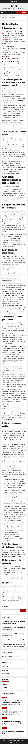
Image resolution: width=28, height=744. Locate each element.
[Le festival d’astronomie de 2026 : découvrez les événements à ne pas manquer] (14, 698)
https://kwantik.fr (6, 39)
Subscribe (23, 12)
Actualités (4, 684)
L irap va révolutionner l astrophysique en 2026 (13, 640)
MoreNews (23, 740)
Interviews (4, 687)
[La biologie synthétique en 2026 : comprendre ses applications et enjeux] (14, 718)
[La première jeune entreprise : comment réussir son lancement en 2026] (14, 708)
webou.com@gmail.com (12, 58)
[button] (2, 12)
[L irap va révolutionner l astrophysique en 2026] (14, 728)
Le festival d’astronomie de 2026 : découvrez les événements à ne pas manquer (14, 701)
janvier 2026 (5, 670)
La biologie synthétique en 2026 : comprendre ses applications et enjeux (12, 722)
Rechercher (5, 606)
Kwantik (14, 6)
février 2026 (5, 667)
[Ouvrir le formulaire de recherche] (14, 12)
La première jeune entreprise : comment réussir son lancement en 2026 (12, 712)
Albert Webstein (6, 704)
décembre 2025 (5, 674)
